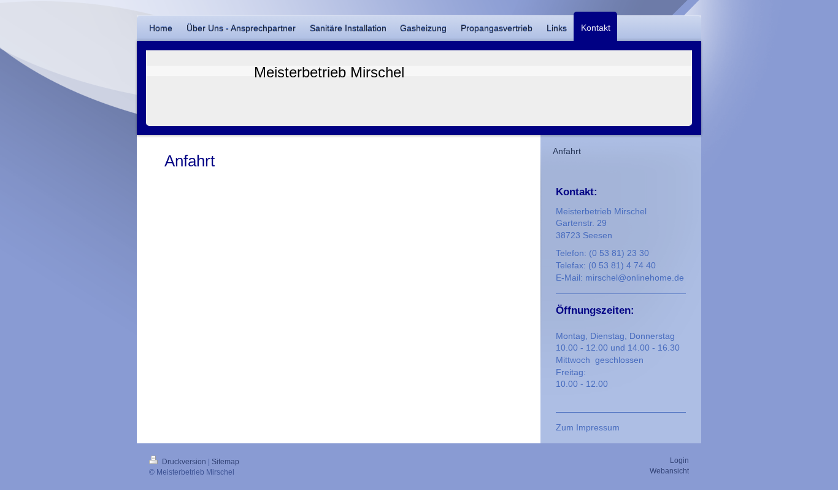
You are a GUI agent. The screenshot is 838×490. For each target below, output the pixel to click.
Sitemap (225, 461)
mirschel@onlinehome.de (634, 277)
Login (679, 460)
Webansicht (669, 471)
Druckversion (184, 461)
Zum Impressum (588, 427)
